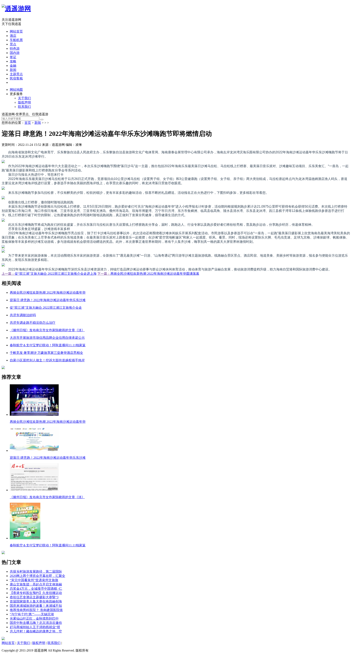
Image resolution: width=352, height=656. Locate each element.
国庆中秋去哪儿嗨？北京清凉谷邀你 (36, 622)
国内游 (15, 52)
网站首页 (16, 31)
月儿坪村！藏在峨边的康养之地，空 (36, 631)
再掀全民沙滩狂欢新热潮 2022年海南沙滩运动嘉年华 (48, 292)
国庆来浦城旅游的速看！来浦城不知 (36, 605)
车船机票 (16, 40)
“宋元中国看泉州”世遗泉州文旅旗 (34, 580)
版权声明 (24, 102)
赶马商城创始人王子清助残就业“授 (35, 627)
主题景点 (16, 74)
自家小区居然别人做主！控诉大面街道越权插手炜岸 (47, 360)
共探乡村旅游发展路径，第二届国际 (36, 571)
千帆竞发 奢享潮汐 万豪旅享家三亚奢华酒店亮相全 (46, 352)
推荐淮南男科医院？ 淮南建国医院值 (36, 610)
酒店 (13, 35)
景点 (13, 44)
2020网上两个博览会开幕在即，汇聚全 (37, 576)
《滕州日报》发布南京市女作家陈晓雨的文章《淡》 (47, 330)
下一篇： (103, 273)
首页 (27, 122)
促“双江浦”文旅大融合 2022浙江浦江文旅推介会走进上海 (56, 273)
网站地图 (16, 89)
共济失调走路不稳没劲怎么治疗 (32, 322)
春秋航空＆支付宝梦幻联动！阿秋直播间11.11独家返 (48, 345)
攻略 (13, 61)
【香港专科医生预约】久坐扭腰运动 (36, 593)
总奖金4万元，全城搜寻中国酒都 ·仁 (36, 588)
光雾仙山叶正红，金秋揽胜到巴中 (34, 618)
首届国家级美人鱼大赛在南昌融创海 (36, 601)
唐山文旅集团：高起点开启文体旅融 (36, 584)
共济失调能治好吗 (23, 315)
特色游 (15, 48)
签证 (13, 57)
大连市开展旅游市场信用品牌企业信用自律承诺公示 (47, 337)
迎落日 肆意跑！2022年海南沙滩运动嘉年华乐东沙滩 (48, 300)
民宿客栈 (16, 78)
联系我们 (24, 106)
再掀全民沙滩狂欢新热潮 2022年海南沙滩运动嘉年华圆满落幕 (154, 273)
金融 (13, 65)
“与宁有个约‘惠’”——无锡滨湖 (32, 614)
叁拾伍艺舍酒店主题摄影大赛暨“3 (34, 597)
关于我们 (24, 98)
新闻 (13, 70)
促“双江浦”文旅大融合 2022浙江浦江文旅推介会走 (46, 307)
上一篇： (8, 273)
